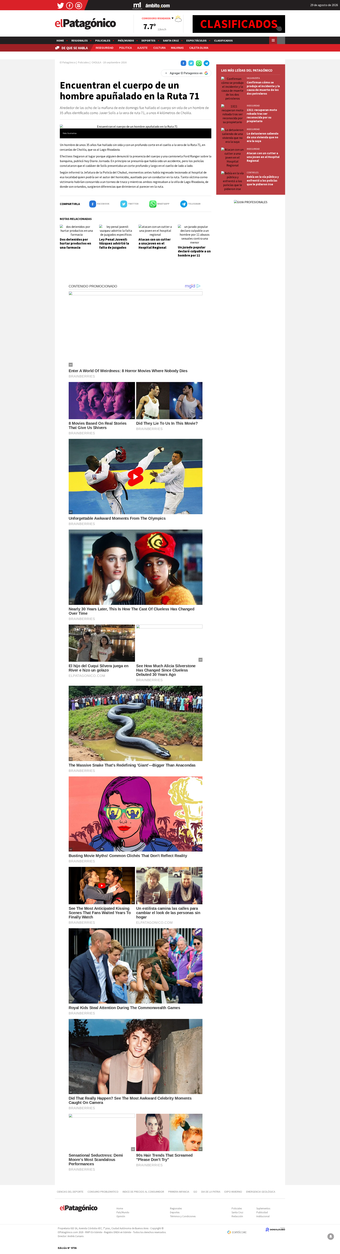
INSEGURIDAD (105, 48)
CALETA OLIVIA (198, 48)
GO (195, 1191)
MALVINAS (177, 48)
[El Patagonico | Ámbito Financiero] (157, 5)
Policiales (102, 40)
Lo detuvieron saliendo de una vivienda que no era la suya (262, 137)
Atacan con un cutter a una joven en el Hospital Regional (155, 243)
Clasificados (223, 40)
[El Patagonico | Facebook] (69, 5)
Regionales (79, 40)
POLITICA (125, 48)
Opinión (120, 1216)
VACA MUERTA (253, 78)
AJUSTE (142, 48)
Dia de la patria (210, 1191)
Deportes (148, 40)
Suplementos (263, 1208)
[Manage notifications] (331, 1236)
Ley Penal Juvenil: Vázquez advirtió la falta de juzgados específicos (114, 245)
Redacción (237, 1216)
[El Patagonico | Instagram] (78, 5)
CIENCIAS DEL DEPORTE (70, 1191)
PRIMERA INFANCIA (178, 1191)
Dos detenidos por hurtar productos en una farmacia (75, 243)
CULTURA (159, 48)
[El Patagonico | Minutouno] (137, 5)
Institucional (263, 1216)
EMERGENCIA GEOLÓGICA (261, 1191)
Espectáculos (196, 40)
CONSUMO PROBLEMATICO (103, 1191)
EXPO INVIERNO (233, 1191)
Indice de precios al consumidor (143, 1191)
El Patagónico (68, 62)
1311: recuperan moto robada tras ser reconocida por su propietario (262, 115)
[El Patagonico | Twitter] (60, 5)
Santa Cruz (171, 40)
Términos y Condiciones (183, 1216)
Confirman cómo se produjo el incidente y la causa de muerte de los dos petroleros (263, 87)
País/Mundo (126, 40)
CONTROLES (252, 172)
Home (60, 40)
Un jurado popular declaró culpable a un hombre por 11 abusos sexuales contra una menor (194, 255)
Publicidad (262, 1212)
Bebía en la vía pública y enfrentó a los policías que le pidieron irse (263, 180)
